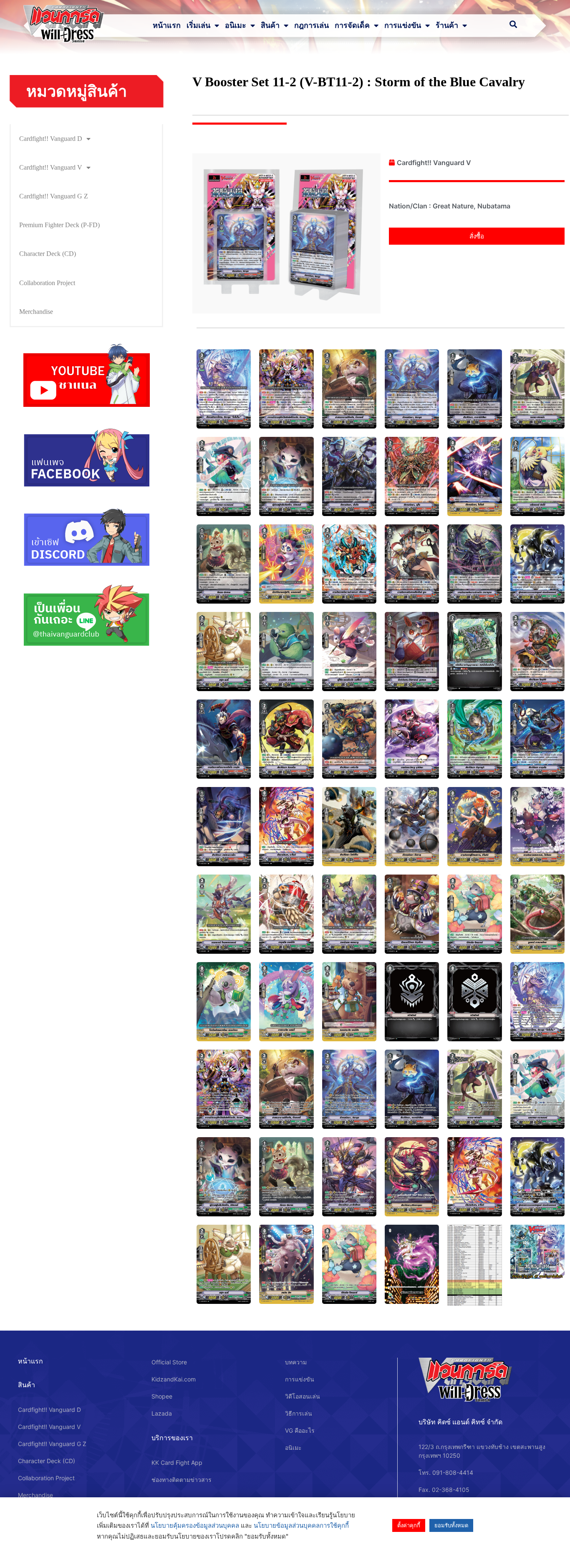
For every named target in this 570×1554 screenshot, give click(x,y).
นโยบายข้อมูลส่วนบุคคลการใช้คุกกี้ (301, 1525)
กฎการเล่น (311, 25)
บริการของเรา (172, 1438)
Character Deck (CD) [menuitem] (47, 253)
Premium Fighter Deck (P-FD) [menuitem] (59, 224)
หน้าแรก (167, 25)
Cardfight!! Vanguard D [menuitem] (50, 138)
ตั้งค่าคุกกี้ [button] (408, 1525)
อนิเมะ (235, 25)
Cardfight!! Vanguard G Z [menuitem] (53, 196)
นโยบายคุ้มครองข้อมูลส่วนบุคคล (195, 1525)
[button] (477, 236)
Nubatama (493, 206)
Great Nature (453, 206)
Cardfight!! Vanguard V (434, 162)
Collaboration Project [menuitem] (47, 282)
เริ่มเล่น (198, 25)
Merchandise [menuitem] (36, 311)
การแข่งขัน (402, 25)
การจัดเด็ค (352, 25)
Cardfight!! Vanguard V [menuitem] (50, 167)
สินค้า (270, 25)
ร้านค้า (447, 25)
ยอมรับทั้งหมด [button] (451, 1525)
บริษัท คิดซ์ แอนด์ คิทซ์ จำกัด (460, 1422)
